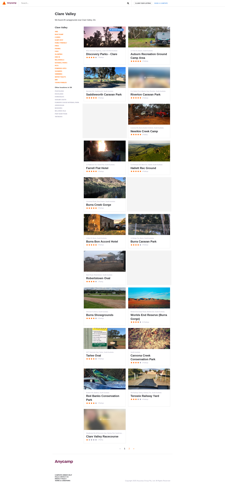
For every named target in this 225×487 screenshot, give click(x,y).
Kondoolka (59, 97)
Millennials (59, 60)
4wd (56, 31)
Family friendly (61, 43)
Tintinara (58, 117)
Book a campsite (161, 3)
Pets (56, 65)
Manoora (58, 108)
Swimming (58, 74)
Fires (57, 46)
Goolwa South (60, 100)
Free (57, 51)
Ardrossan (59, 105)
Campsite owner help (63, 475)
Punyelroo (59, 91)
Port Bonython (61, 114)
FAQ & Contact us (62, 477)
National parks (61, 63)
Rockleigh (59, 94)
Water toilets (60, 77)
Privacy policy (61, 479)
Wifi (56, 80)
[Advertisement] (105, 121)
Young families (61, 82)
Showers (58, 71)
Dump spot (59, 40)
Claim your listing (143, 3)
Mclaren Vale (60, 111)
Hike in (57, 57)
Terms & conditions (62, 480)
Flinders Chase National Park (67, 102)
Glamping (58, 54)
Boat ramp (59, 34)
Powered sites (60, 68)
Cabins (57, 37)
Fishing (57, 48)
